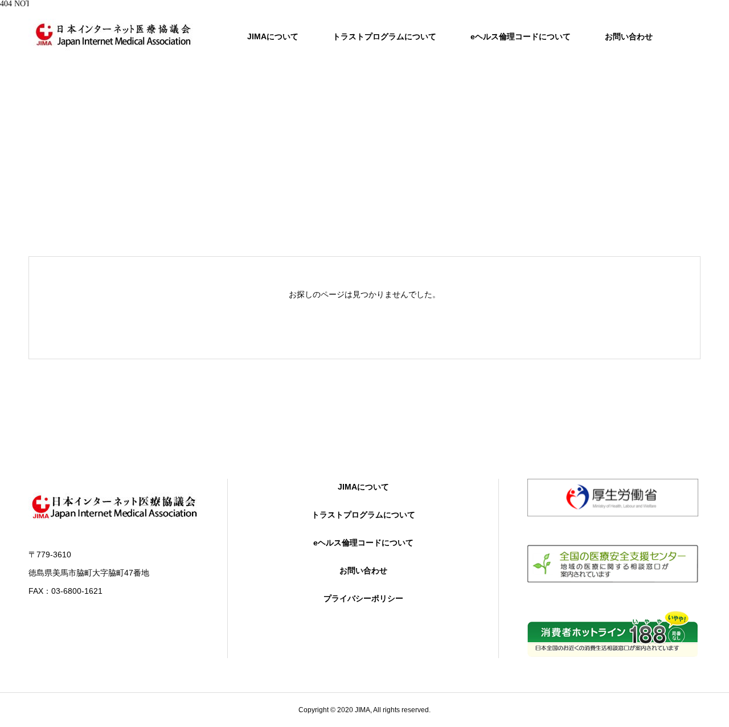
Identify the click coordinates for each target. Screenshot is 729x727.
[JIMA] (113, 34)
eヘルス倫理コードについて (520, 36)
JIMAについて (272, 36)
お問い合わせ (629, 36)
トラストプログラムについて (384, 36)
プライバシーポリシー (363, 598)
